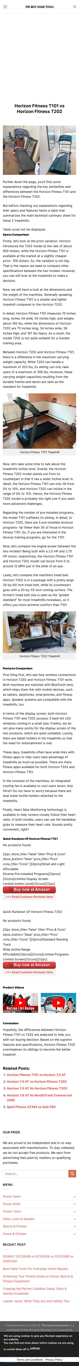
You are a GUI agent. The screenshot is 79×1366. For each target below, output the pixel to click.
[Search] (74, 6)
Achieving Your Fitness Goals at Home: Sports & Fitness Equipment (38, 1278)
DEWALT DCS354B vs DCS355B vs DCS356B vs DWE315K (38, 1258)
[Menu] (5, 6)
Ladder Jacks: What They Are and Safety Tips (36, 1301)
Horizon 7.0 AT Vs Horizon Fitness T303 (37, 1088)
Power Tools (12, 1211)
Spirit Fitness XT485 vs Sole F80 (31, 1107)
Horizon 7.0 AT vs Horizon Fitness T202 (37, 1081)
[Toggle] (74, 1196)
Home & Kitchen (14, 1234)
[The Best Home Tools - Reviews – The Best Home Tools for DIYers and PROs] (39, 7)
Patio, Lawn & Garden (18, 1219)
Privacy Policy (54, 1359)
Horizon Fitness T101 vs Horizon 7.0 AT (36, 1075)
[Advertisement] (39, 55)
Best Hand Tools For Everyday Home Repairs (35, 1269)
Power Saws (12, 1196)
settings (35, 1348)
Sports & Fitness (15, 1226)
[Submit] (72, 1173)
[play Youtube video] (20, 1003)
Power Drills (11, 1204)
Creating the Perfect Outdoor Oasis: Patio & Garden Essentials (35, 1291)
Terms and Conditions (30, 1359)
